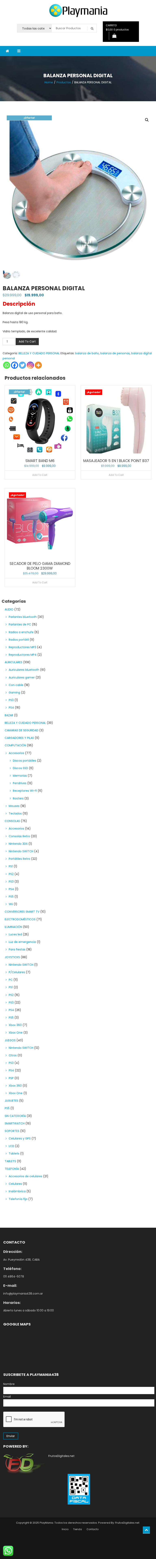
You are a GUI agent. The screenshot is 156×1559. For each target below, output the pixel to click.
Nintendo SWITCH (21, 851)
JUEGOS (10, 1040)
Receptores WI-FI (25, 791)
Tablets (14, 1153)
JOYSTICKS (12, 957)
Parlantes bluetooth (23, 617)
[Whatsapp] (6, 365)
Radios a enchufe (21, 632)
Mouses (14, 806)
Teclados (15, 813)
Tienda (77, 1529)
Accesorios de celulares (25, 1176)
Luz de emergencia (22, 942)
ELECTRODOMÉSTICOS (20, 919)
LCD (11, 1146)
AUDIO (9, 609)
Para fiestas (17, 949)
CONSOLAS (12, 821)
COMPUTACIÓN (15, 745)
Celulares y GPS (20, 1138)
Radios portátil (19, 640)
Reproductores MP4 (23, 655)
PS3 (11, 700)
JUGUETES (11, 1101)
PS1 (11, 866)
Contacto (93, 1529)
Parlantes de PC (20, 624)
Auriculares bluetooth (24, 670)
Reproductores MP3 (22, 647)
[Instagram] (30, 365)
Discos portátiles (24, 761)
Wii (11, 904)
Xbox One (16, 1033)
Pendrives (19, 783)
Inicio (65, 1529)
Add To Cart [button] (39, 475)
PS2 (11, 874)
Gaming (14, 692)
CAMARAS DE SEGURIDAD (21, 730)
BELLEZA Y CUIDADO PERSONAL (39, 353)
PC (11, 980)
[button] (147, 120)
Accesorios (16, 753)
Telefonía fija (18, 1199)
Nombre (9, 1384)
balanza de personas (115, 353)
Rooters (18, 798)
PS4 (11, 708)
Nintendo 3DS (18, 844)
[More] (38, 365)
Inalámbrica (17, 1191)
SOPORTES (12, 1131)
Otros (13, 1055)
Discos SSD (20, 768)
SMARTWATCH (15, 1123)
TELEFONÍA (12, 1169)
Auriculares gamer (22, 677)
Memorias (20, 776)
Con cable (16, 685)
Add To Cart (27, 341)
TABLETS (10, 1161)
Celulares (15, 1184)
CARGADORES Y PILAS (19, 738)
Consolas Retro (19, 836)
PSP (11, 1078)
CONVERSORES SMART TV (22, 912)
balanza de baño (87, 353)
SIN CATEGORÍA (15, 1116)
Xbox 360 (15, 1025)
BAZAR (9, 715)
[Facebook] (14, 365)
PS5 (11, 897)
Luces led (15, 934)
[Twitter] (22, 365)
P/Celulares (17, 972)
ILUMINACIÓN (13, 927)
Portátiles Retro (19, 859)
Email (7, 1397)
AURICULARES (13, 662)
